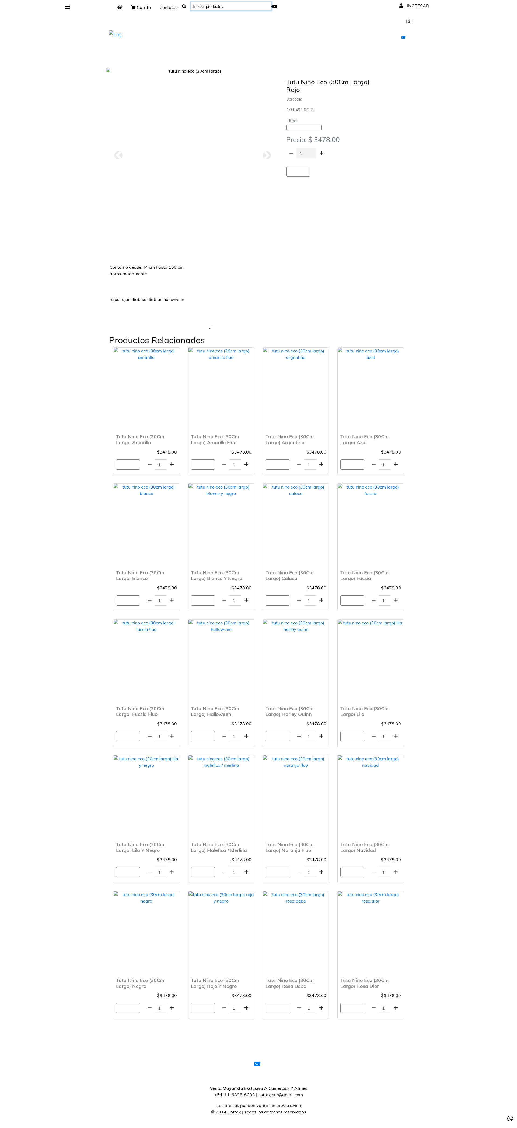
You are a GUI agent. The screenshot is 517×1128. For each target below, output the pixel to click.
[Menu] (67, 7)
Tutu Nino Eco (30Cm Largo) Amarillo (140, 439)
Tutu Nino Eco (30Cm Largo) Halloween (215, 711)
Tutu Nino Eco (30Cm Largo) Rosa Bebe (290, 983)
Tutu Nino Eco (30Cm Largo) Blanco (140, 576)
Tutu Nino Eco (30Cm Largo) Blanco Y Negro (216, 576)
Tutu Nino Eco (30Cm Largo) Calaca (290, 576)
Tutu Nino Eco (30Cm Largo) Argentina (290, 439)
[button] (118, 155)
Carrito (143, 7)
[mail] (404, 37)
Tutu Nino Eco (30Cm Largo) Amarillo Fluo (215, 439)
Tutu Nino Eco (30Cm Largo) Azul (364, 439)
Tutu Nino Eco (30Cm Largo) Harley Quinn (290, 711)
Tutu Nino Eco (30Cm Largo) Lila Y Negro (140, 847)
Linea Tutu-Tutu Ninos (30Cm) (304, 127)
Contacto (168, 7)
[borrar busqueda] (274, 6)
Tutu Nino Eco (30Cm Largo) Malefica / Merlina (219, 847)
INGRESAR (417, 5)
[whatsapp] (510, 1118)
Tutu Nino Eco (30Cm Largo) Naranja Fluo (290, 847)
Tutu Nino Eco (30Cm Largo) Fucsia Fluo (140, 711)
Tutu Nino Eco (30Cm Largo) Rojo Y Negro (215, 983)
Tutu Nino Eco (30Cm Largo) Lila (364, 711)
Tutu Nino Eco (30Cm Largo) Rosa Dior (364, 983)
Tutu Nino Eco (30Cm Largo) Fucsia (364, 576)
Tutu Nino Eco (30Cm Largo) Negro (140, 983)
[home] (120, 7)
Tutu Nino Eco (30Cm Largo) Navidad (364, 847)
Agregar (298, 171)
